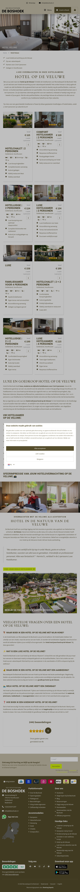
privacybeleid (23, 440)
